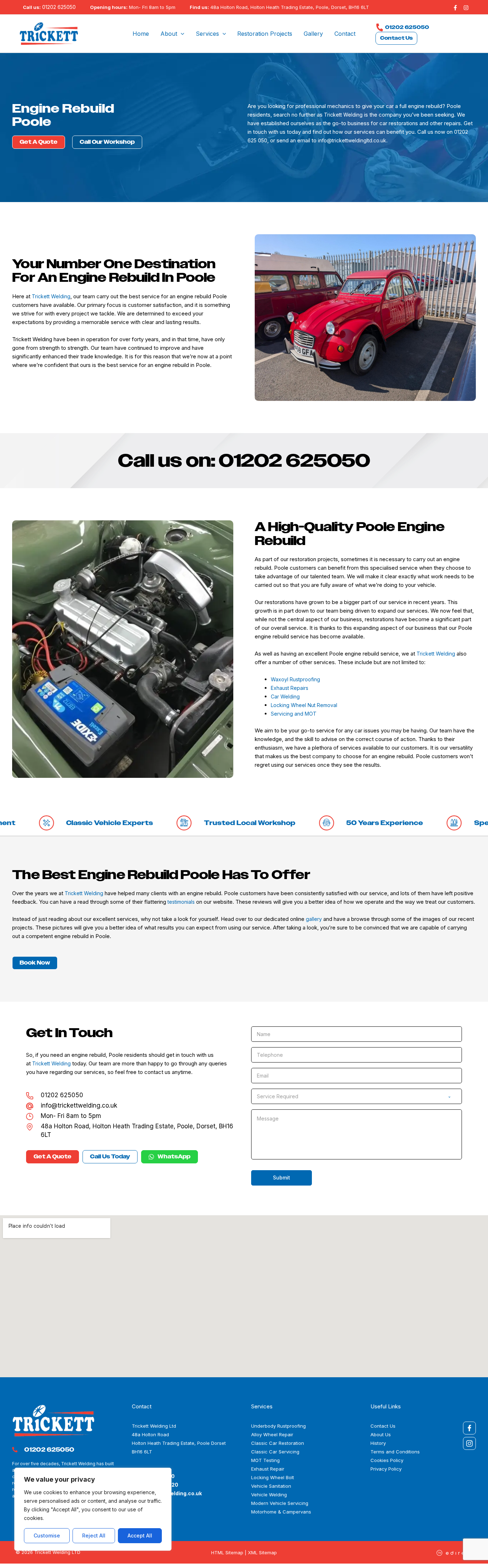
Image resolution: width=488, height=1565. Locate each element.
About (168, 33)
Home (141, 33)
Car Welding (285, 696)
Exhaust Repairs (289, 688)
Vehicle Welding (269, 1494)
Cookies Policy (386, 1460)
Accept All (140, 1535)
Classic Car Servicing (275, 1451)
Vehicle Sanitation (271, 1486)
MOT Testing (265, 1460)
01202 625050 (59, 7)
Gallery (313, 33)
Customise (47, 1535)
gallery (314, 919)
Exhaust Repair (267, 1469)
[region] (92, 1509)
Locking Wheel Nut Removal (304, 705)
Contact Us (396, 38)
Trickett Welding (343, 115)
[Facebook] (455, 7)
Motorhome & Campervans (281, 1512)
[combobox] (356, 1096)
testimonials (181, 902)
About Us (380, 1434)
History (378, 1443)
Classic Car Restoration (277, 1443)
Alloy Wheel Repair (272, 1434)
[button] (180, 33)
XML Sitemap (262, 1552)
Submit (281, 1177)
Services (207, 33)
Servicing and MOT (294, 714)
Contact (344, 33)
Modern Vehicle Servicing (279, 1503)
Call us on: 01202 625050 (244, 461)
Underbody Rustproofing (278, 1426)
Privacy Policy (386, 1469)
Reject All (93, 1535)
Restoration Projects (264, 33)
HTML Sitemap (227, 1552)
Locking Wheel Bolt (272, 1477)
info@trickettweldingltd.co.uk (352, 140)
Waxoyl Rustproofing (295, 679)
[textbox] (350, 1096)
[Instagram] (466, 7)
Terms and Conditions (395, 1451)
